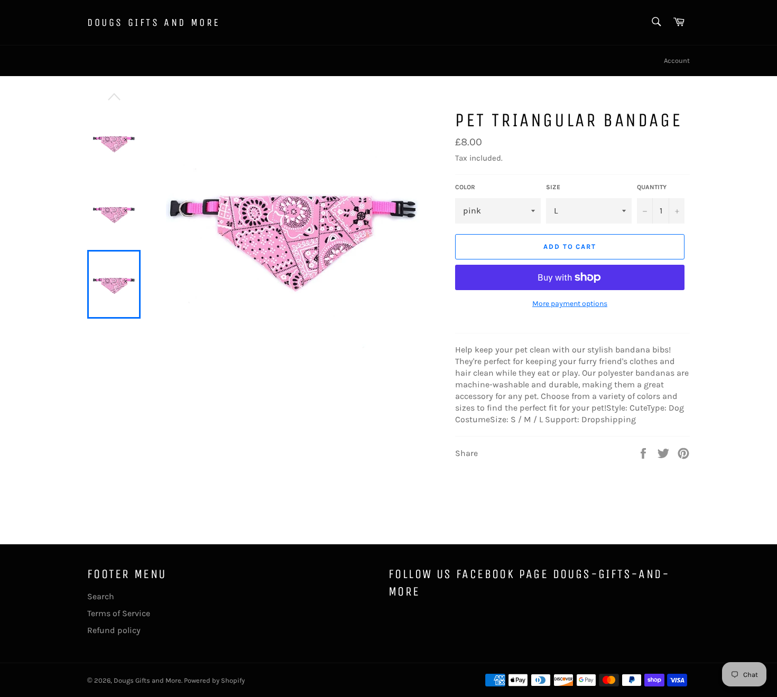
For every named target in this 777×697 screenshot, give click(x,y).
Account (677, 60)
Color (465, 187)
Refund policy (114, 630)
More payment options (569, 303)
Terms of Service (118, 613)
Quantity (652, 187)
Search (100, 596)
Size (553, 187)
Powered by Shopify (214, 680)
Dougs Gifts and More (153, 22)
